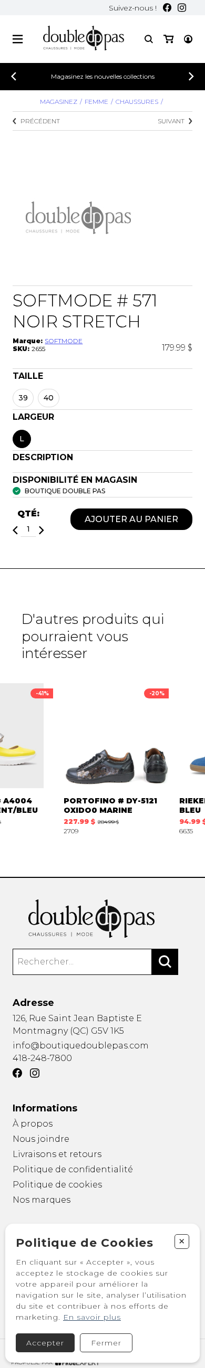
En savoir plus (92, 1317)
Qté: (28, 513)
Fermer (106, 1343)
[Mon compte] (188, 39)
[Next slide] (191, 76)
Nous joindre (41, 1139)
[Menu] (18, 39)
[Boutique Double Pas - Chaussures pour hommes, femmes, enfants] (102, 918)
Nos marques (41, 1200)
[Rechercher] (165, 962)
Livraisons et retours (57, 1154)
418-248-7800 (42, 1058)
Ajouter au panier (131, 519)
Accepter (45, 1343)
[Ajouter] (41, 530)
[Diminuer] (15, 530)
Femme (96, 101)
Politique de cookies (57, 1185)
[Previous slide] (13, 76)
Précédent (40, 121)
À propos (33, 1124)
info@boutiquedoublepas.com (81, 1046)
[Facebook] (167, 8)
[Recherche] (149, 39)
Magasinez (58, 101)
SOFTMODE (64, 341)
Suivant (171, 121)
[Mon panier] (168, 39)
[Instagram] (182, 8)
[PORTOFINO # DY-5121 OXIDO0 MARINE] (116, 759)
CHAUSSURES (137, 101)
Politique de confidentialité (73, 1169)
